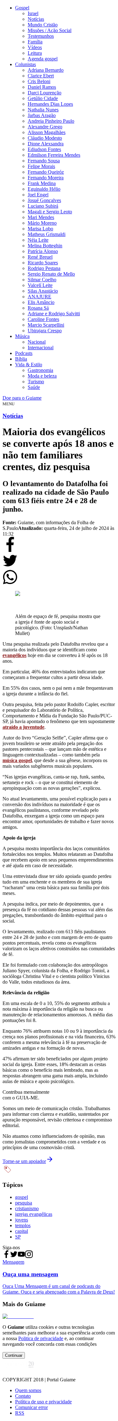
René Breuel (40, 257)
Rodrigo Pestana (44, 268)
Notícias (36, 19)
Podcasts (23, 353)
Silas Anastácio (43, 291)
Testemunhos (41, 36)
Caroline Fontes (43, 319)
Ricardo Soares (43, 262)
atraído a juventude (23, 727)
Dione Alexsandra (46, 143)
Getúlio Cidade (43, 98)
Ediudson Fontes (44, 149)
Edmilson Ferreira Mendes (54, 155)
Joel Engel (38, 194)
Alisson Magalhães (46, 132)
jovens (21, 1219)
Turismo (36, 381)
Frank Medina (42, 183)
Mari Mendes (41, 217)
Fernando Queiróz (46, 172)
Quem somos (28, 1390)
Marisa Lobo (40, 228)
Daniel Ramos (42, 87)
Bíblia (21, 359)
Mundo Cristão (43, 24)
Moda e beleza (42, 376)
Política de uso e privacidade (43, 1401)
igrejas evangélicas (33, 1214)
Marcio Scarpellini (46, 325)
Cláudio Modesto (45, 138)
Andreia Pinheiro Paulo (51, 121)
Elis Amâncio (41, 302)
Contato (23, 1396)
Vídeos (35, 47)
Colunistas (25, 64)
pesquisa (23, 1202)
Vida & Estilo (28, 364)
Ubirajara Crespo (45, 330)
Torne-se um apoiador (24, 1161)
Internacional (40, 347)
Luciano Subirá (43, 206)
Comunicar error (31, 1407)
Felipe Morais (41, 166)
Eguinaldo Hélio (44, 189)
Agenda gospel (43, 58)
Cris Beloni (39, 81)
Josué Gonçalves (44, 200)
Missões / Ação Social (49, 30)
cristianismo (27, 1208)
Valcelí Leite (40, 285)
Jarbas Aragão (42, 115)
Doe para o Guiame (22, 398)
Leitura (35, 53)
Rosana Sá (38, 308)
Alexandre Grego (45, 126)
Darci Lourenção (44, 92)
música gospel (17, 760)
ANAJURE (39, 296)
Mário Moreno (42, 223)
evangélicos (14, 655)
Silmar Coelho (42, 279)
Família (35, 41)
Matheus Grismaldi (46, 234)
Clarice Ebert (41, 75)
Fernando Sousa (44, 160)
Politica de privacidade (40, 1338)
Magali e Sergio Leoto (50, 211)
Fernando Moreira (46, 177)
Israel (33, 13)
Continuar (13, 1355)
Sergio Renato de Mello (51, 274)
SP (18, 1236)
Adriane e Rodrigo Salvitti (54, 313)
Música (22, 336)
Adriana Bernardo (46, 70)
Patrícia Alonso (43, 251)
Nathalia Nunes (43, 109)
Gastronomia (40, 370)
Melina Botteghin (45, 245)
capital (21, 1231)
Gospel (22, 7)
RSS (19, 1413)
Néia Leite (38, 240)
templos (23, 1225)
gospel (21, 1197)
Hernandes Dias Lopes (50, 104)
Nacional (37, 342)
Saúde (34, 387)
